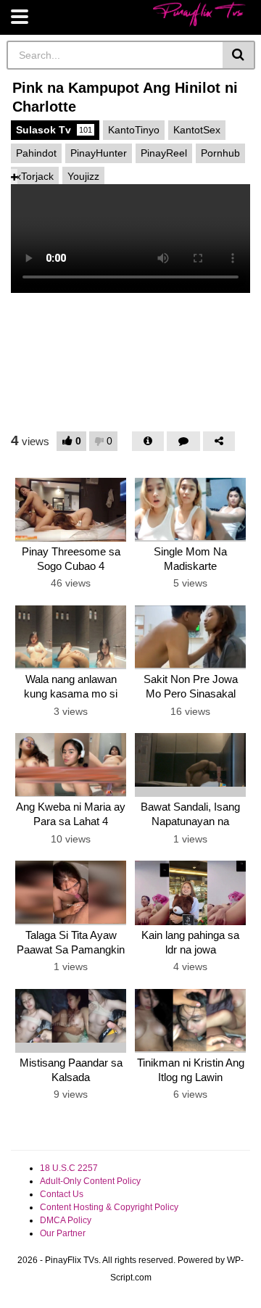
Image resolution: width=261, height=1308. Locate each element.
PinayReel (164, 153)
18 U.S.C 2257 (69, 1168)
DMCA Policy (65, 1220)
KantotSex (196, 130)
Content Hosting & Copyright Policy (109, 1207)
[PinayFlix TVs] (199, 14)
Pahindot (36, 153)
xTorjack (35, 176)
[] (239, 55)
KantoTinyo (134, 130)
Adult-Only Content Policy (90, 1181)
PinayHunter (98, 153)
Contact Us (61, 1194)
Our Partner (63, 1233)
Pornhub (220, 153)
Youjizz (83, 176)
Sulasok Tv (54, 130)
